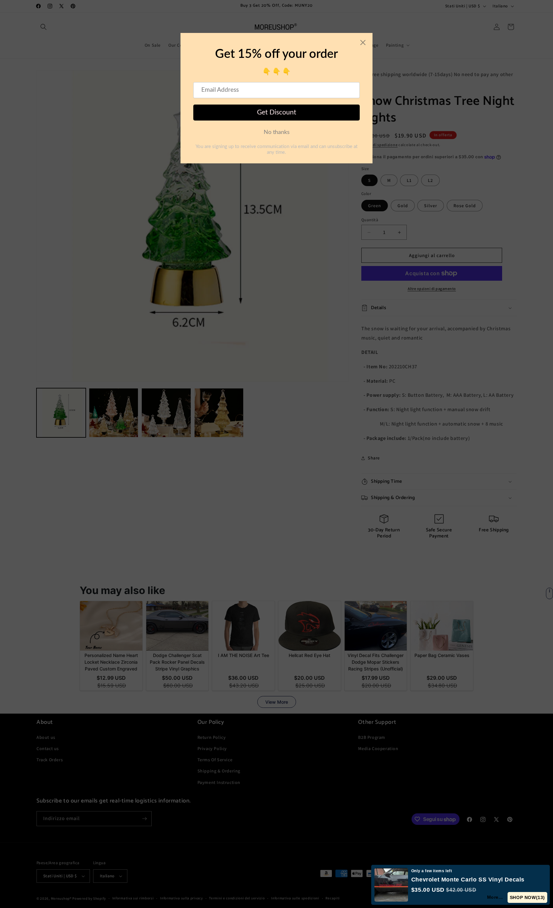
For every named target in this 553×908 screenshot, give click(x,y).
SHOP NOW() (527, 897)
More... (495, 897)
